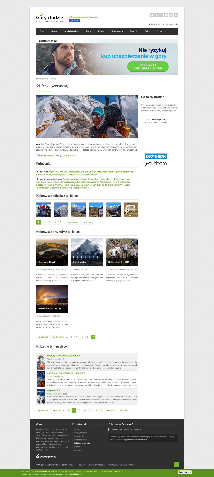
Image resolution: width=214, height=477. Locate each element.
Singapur (85, 185)
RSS (161, 15)
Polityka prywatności (96, 465)
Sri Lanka (94, 185)
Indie (104, 172)
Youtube (171, 15)
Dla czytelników (80, 433)
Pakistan (56, 175)
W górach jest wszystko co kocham (126, 429)
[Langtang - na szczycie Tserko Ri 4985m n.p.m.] (43, 209)
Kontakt (77, 450)
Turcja (82, 175)
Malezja (50, 185)
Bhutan (84, 172)
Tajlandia (109, 185)
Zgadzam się (185, 472)
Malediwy (41, 185)
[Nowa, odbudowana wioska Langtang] (96, 209)
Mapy (88, 31)
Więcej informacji (76, 474)
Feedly (166, 15)
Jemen (47, 182)
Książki (101, 31)
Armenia (63, 172)
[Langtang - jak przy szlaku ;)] (131, 209)
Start (42, 31)
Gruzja (98, 172)
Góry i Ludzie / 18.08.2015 (50, 316)
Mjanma (59, 185)
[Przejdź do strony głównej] (49, 17)
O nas (159, 31)
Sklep (176, 15)
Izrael (127, 179)
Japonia (39, 182)
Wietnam (54, 188)
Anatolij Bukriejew (54, 394)
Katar (73, 182)
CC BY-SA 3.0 (69, 156)
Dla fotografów (80, 440)
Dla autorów (79, 436)
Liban (127, 182)
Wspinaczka (53, 390)
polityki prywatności (60, 474)
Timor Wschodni (122, 185)
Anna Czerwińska (54, 377)
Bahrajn (83, 179)
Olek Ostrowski (131, 96)
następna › (73, 222)
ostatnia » (86, 222)
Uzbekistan (91, 175)
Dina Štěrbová (52, 359)
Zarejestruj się (172, 24)
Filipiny (116, 179)
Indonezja (112, 172)
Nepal (48, 175)
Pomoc (77, 447)
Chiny (91, 172)
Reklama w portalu (82, 443)
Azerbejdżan (74, 172)
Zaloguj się (155, 24)
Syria (101, 185)
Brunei (103, 179)
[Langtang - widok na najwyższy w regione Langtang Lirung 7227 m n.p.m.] (61, 209)
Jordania (55, 182)
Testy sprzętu (117, 31)
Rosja (64, 175)
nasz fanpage (80, 17)
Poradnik (133, 31)
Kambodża (65, 182)
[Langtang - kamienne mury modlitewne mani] (113, 209)
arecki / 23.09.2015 (82, 269)
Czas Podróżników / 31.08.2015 (122, 269)
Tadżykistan (73, 175)
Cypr (109, 179)
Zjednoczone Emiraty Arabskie (74, 188)
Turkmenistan (42, 188)
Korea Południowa (102, 182)
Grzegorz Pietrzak (127, 465)
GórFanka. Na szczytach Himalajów (66, 373)
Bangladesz (93, 179)
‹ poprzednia (58, 337)
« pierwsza (43, 337)
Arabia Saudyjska (71, 179)
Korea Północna (84, 182)
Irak (122, 179)
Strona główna (42, 79)
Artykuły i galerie (71, 31)
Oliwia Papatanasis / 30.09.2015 (52, 269)
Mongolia (68, 185)
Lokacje (53, 79)
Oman (76, 185)
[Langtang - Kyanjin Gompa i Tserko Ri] (78, 209)
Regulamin (82, 465)
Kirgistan (40, 175)
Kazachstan (128, 172)
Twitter (156, 15)
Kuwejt (115, 182)
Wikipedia (49, 156)
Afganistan (53, 172)
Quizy (147, 31)
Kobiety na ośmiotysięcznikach (64, 355)
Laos (122, 182)
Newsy (54, 31)
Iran (120, 172)
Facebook (152, 15)
